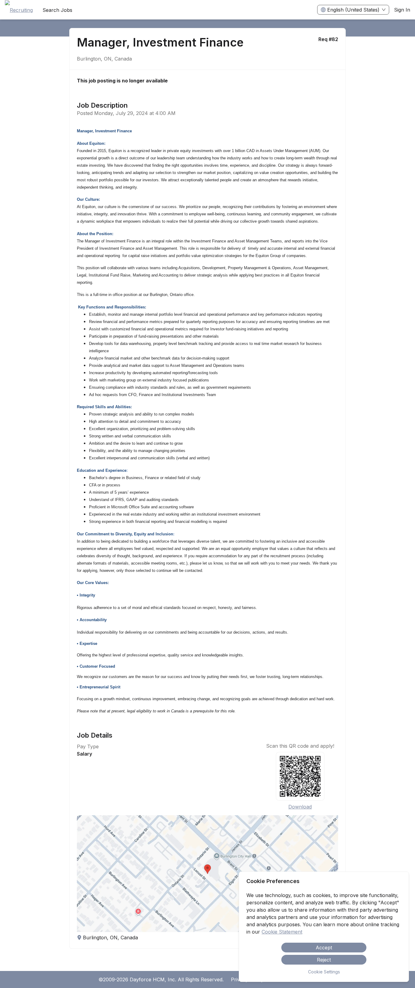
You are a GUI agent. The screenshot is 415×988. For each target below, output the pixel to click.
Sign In (402, 10)
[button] (207, 873)
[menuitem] (19, 10)
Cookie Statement (282, 932)
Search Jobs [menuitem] (57, 10)
